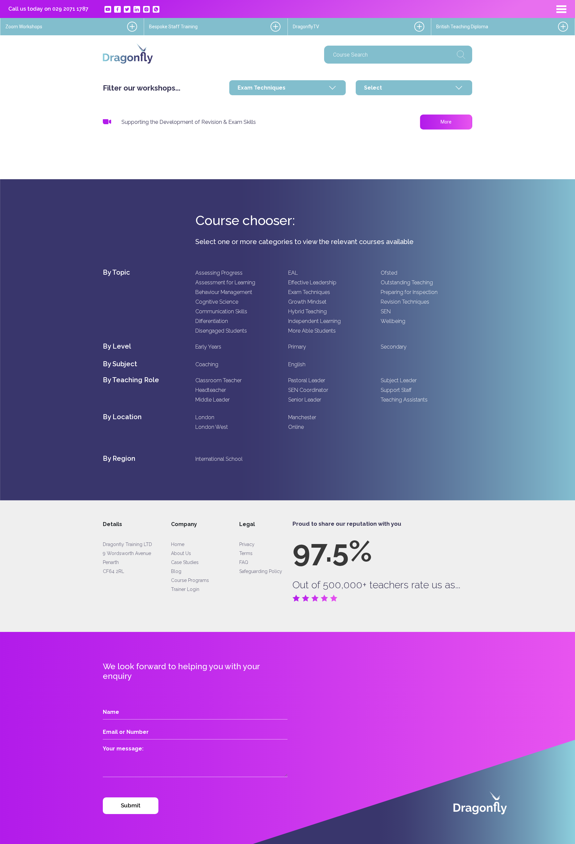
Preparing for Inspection (409, 292)
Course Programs (190, 580)
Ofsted (389, 273)
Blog (176, 571)
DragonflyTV (306, 26)
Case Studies (185, 562)
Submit (130, 805)
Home (177, 544)
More (446, 122)
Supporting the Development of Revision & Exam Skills (188, 122)
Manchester (302, 417)
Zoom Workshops (23, 26)
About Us (181, 553)
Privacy (247, 544)
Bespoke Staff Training (173, 26)
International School (219, 459)
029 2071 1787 (70, 9)
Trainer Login (185, 589)
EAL (293, 273)
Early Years (208, 347)
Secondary (394, 347)
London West (211, 427)
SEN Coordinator (308, 390)
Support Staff (396, 390)
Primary (297, 347)
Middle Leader (212, 400)
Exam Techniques (309, 292)
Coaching (206, 364)
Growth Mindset (307, 302)
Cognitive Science (216, 302)
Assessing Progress (219, 273)
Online (296, 427)
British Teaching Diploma (462, 26)
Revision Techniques (405, 302)
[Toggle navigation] (561, 9)
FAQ (243, 562)
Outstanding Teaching (407, 282)
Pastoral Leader (306, 380)
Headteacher (210, 390)
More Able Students (312, 331)
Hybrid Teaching (307, 311)
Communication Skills (221, 311)
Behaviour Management (223, 292)
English (296, 364)
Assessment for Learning (225, 282)
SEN (386, 311)
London (204, 417)
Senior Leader (304, 400)
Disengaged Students (221, 331)
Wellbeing (393, 321)
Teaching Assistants (404, 400)
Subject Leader (399, 380)
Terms (246, 553)
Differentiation (211, 321)
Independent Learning (314, 321)
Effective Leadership (312, 282)
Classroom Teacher (218, 380)
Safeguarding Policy (260, 571)
